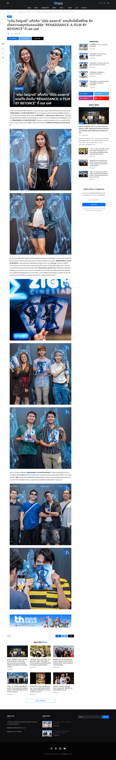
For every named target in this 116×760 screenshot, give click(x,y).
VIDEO (61, 8)
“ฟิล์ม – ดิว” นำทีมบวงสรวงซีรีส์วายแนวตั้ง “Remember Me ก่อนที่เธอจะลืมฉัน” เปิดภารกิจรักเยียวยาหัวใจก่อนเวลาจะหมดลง (17, 689)
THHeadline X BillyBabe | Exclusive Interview (97, 73)
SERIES (54, 8)
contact (84, 8)
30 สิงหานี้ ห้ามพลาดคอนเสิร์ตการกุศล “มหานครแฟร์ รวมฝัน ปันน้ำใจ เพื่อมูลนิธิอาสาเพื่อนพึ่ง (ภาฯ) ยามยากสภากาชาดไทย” (40, 689)
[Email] (3, 57)
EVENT (70, 8)
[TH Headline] (58, 3)
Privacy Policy (93, 210)
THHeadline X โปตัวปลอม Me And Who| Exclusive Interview (99, 64)
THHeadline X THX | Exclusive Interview (99, 45)
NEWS (36, 8)
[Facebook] (3, 49)
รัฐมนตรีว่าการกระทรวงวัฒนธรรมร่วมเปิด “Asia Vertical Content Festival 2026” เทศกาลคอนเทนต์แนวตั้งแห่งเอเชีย (63, 662)
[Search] (108, 3)
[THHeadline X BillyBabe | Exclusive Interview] (83, 74)
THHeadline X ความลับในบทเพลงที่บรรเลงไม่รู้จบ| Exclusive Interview (99, 83)
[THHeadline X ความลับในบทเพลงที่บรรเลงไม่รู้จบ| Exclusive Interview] (83, 83)
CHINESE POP (45, 8)
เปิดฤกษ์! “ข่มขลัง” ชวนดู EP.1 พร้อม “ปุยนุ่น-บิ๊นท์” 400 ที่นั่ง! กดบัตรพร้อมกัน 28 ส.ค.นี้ (63, 688)
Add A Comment (40, 701)
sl (12, 34)
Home (29, 8)
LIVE (76, 8)
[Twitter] (3, 53)
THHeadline (64, 754)
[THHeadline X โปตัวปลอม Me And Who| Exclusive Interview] (83, 65)
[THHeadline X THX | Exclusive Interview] (83, 47)
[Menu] (8, 3)
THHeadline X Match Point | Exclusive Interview (98, 55)
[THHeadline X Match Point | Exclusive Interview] (83, 56)
